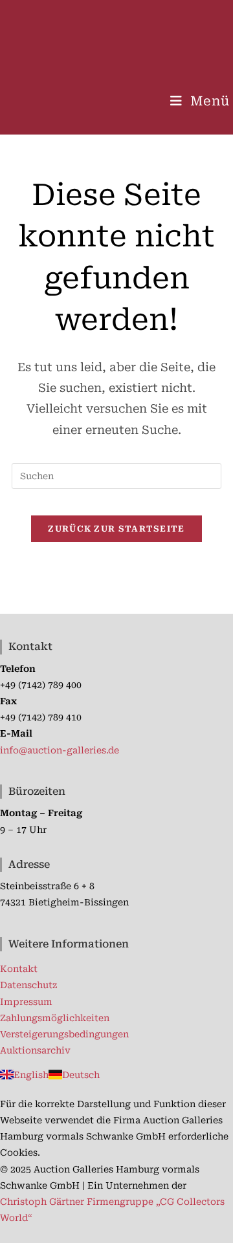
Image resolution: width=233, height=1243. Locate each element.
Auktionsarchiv (35, 1050)
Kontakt (19, 969)
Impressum (26, 1002)
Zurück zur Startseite (116, 529)
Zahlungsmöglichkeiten (54, 1018)
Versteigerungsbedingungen (64, 1034)
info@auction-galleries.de (59, 750)
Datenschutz (28, 985)
